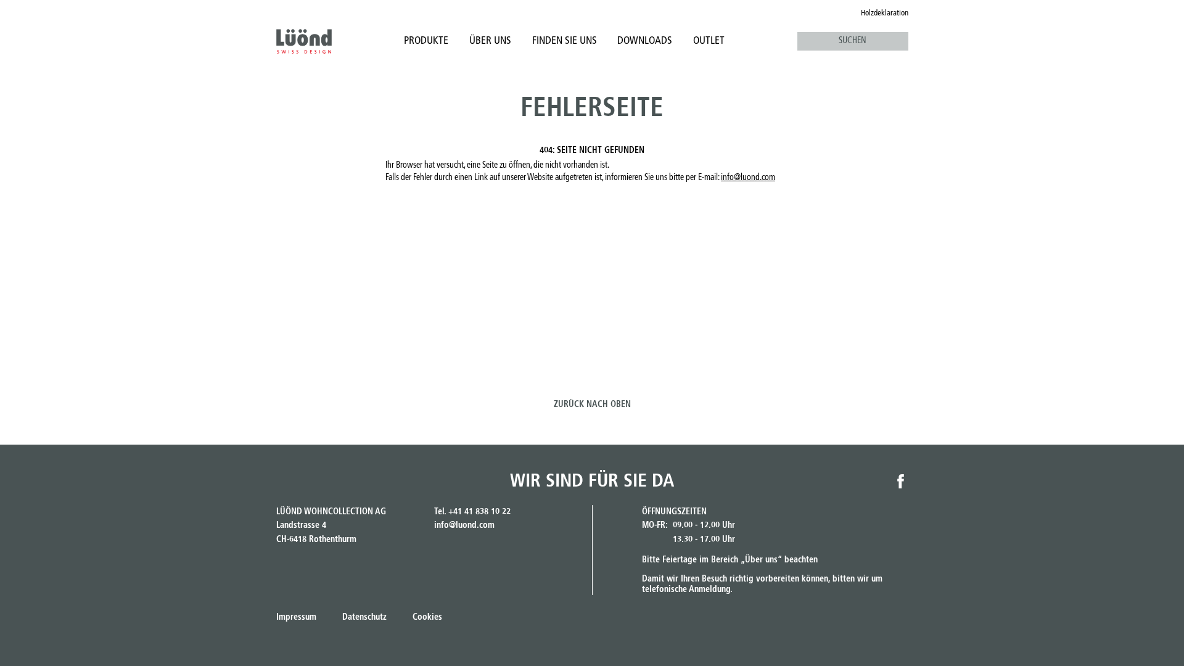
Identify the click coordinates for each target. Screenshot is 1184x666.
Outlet (709, 41)
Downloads (644, 41)
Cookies (427, 617)
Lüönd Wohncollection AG (304, 41)
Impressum (296, 617)
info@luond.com (748, 177)
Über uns (490, 41)
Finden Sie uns (564, 41)
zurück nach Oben (592, 404)
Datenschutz (364, 617)
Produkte (426, 41)
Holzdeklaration (884, 13)
